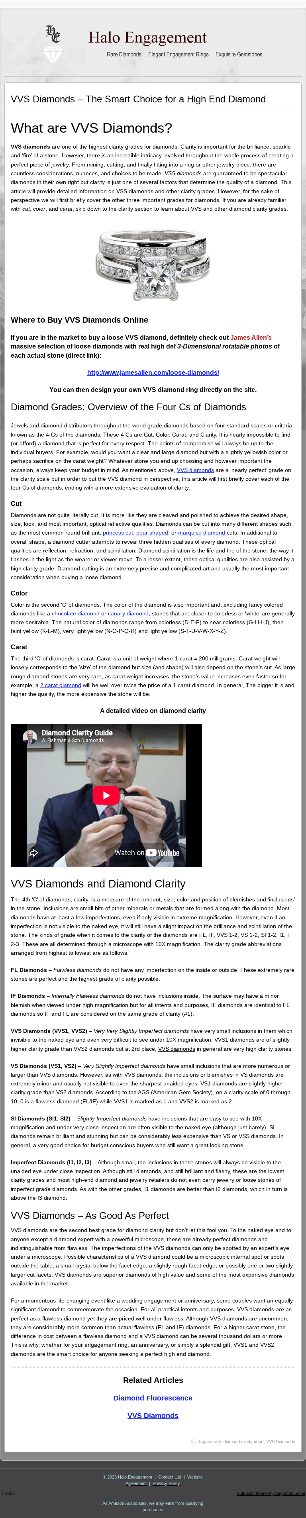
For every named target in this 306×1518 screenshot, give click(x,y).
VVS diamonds (195, 470)
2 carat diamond (60, 685)
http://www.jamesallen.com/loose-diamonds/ (153, 372)
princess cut (118, 532)
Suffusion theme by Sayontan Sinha (271, 1493)
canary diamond (128, 613)
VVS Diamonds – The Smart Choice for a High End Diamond (138, 99)
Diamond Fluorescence (153, 1398)
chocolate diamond (76, 613)
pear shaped (152, 532)
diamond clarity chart (244, 1441)
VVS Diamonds (153, 1416)
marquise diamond (201, 532)
